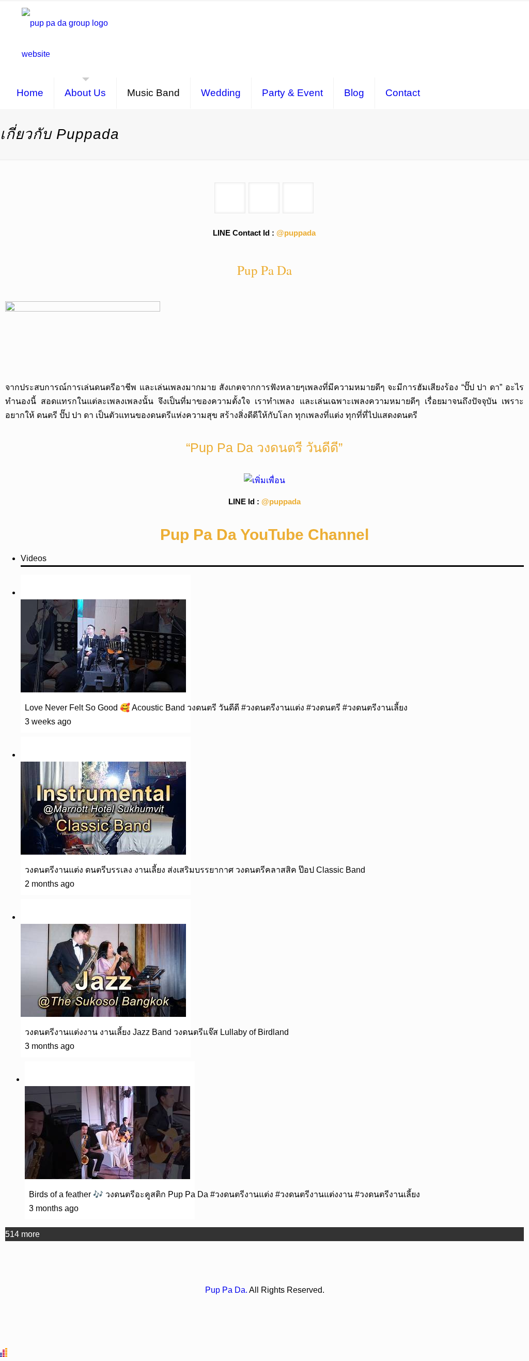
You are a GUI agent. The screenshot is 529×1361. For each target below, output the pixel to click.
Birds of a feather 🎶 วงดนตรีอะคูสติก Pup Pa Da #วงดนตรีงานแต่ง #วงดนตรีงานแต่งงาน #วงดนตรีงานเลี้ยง (224, 1194)
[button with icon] (229, 197)
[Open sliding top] (517, 11)
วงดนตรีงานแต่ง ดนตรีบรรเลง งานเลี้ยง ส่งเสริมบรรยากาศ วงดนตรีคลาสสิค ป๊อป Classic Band (195, 869)
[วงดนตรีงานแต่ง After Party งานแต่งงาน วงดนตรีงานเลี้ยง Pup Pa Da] (71, 39)
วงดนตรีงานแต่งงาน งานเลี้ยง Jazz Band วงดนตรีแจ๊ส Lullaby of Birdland (157, 1032)
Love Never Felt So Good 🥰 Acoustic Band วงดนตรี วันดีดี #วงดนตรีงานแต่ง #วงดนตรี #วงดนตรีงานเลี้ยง (216, 707)
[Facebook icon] (254, 1309)
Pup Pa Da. (226, 1290)
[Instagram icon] (265, 1309)
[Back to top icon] (479, 1340)
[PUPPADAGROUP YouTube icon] (275, 1309)
